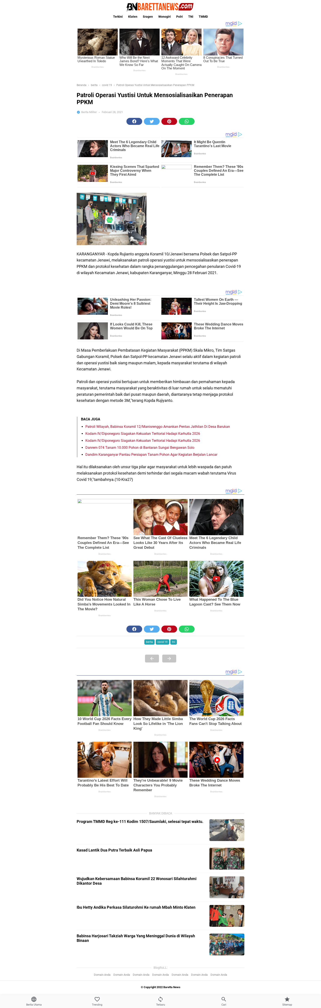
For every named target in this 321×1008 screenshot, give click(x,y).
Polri (179, 16)
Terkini (118, 16)
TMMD (203, 16)
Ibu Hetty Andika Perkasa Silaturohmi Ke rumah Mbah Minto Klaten (136, 907)
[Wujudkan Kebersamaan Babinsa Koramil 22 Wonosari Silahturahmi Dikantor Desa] (226, 887)
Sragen (148, 16)
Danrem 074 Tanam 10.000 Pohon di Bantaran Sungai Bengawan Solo (139, 448)
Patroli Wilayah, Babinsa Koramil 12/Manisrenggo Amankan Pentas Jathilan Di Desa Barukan (157, 427)
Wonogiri (164, 16)
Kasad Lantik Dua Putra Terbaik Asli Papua (114, 850)
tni (173, 641)
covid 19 (162, 641)
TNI (190, 16)
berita (149, 641)
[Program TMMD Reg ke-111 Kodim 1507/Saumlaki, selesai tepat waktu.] (226, 830)
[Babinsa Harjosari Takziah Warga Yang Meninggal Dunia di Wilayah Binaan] (226, 944)
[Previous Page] (152, 658)
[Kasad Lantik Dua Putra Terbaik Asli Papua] (226, 859)
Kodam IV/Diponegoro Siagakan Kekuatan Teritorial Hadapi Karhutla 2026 (142, 434)
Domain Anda (102, 974)
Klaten (132, 16)
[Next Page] (169, 658)
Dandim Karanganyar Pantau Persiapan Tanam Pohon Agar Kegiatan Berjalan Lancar (151, 454)
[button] (134, 121)
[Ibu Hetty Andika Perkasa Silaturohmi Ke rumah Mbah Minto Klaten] (226, 916)
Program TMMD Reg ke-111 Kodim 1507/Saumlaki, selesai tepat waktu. (140, 821)
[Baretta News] (160, 6)
